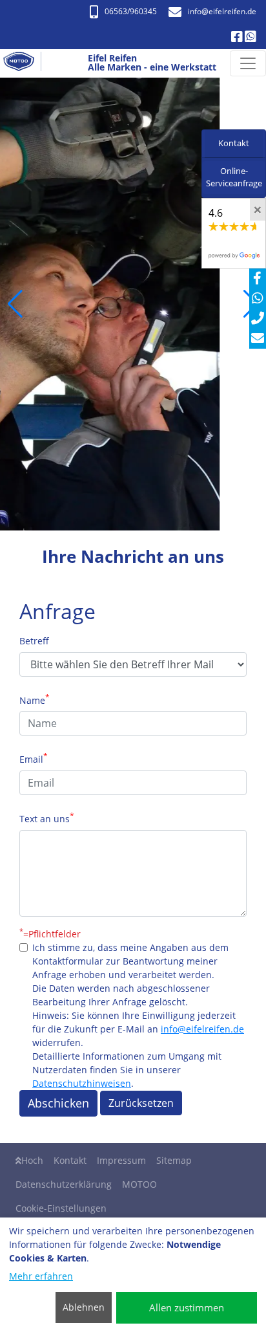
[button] (15, 304)
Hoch (32, 1160)
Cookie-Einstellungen (61, 1208)
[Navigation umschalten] (248, 63)
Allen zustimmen (186, 1307)
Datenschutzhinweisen (81, 1083)
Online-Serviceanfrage (234, 177)
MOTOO (139, 1184)
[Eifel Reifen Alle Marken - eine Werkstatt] (24, 63)
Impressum (121, 1160)
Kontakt (70, 1160)
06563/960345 (131, 11)
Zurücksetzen (141, 1103)
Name (34, 699)
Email (33, 758)
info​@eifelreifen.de (222, 11)
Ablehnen (84, 1307)
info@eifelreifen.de (202, 1029)
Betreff (34, 641)
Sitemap (174, 1160)
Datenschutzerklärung (63, 1184)
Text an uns (46, 818)
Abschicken (58, 1103)
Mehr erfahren (41, 1276)
